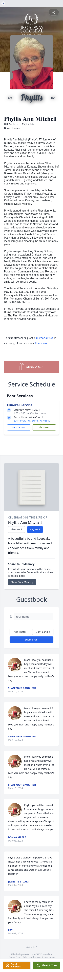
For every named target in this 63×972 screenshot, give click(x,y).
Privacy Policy (22, 957)
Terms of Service (41, 957)
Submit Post (31, 639)
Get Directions (19, 427)
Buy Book (35, 529)
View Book (16, 529)
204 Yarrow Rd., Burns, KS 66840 (32, 420)
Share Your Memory (22, 582)
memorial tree (44, 338)
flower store (42, 343)
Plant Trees (44, 427)
